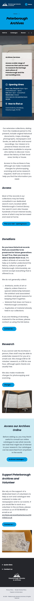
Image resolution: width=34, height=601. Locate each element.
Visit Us (4, 33)
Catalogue (14, 33)
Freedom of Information (16, 592)
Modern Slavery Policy (20, 590)
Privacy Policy (9, 590)
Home (15, 14)
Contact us (8, 569)
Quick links (8, 565)
